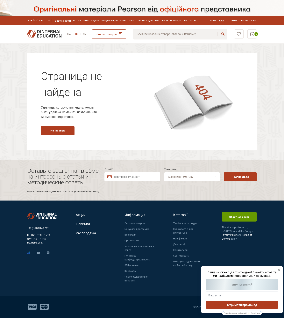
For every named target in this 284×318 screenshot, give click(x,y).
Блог (131, 20)
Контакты (190, 20)
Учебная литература (185, 223)
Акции (81, 215)
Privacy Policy (229, 234)
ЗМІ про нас (131, 265)
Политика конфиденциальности (137, 257)
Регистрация (248, 20)
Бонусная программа (114, 20)
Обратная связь (239, 217)
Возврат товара (171, 20)
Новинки (83, 224)
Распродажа (86, 233)
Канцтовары (180, 250)
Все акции (130, 234)
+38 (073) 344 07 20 (39, 20)
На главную (57, 130)
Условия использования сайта (139, 248)
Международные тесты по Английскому (187, 263)
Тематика (170, 169)
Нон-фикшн (180, 238)
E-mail (108, 169)
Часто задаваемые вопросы (135, 278)
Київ (221, 20)
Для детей (179, 244)
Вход (234, 20)
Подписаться (240, 176)
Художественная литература (183, 231)
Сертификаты (181, 255)
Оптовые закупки (88, 20)
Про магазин (131, 240)
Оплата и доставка (148, 20)
